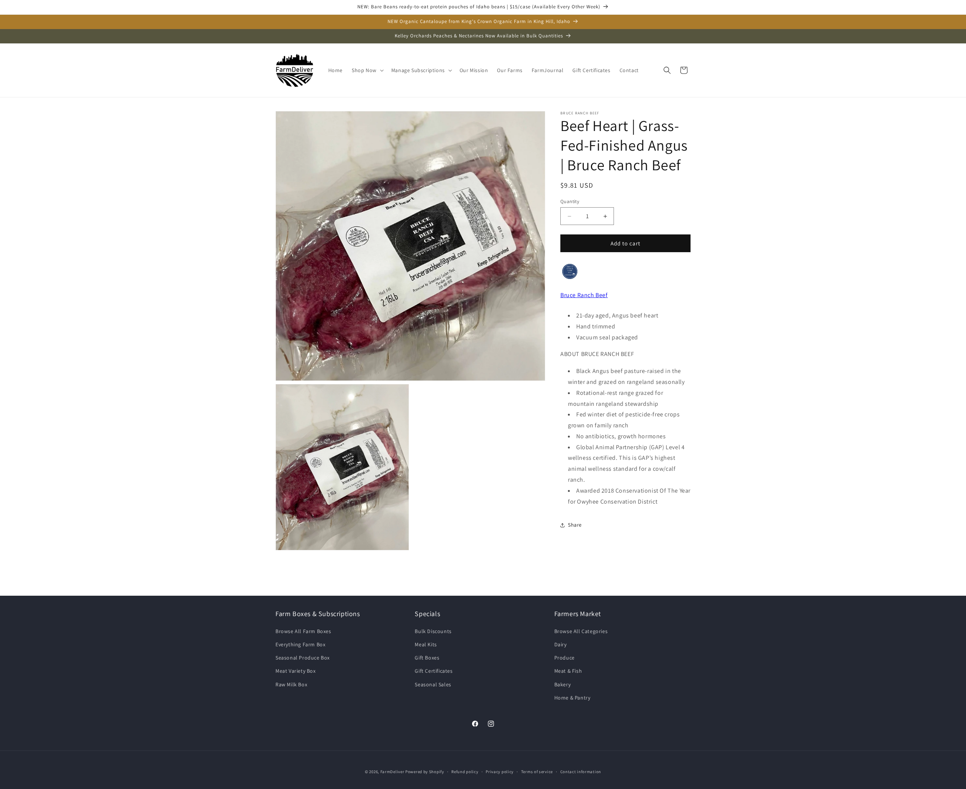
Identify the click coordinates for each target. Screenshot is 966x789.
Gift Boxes (427, 657)
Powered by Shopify (424, 771)
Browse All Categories (581, 631)
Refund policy (464, 771)
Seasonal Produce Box (302, 657)
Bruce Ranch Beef (584, 295)
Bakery (562, 684)
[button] (367, 70)
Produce (564, 657)
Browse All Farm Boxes (303, 631)
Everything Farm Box (300, 644)
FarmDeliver (392, 771)
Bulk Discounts (433, 631)
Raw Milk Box (291, 684)
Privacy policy (500, 771)
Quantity (569, 201)
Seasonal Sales (433, 684)
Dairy (560, 644)
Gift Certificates (433, 670)
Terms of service (537, 771)
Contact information (580, 771)
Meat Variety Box (295, 670)
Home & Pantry (572, 697)
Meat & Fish (568, 670)
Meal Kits (426, 644)
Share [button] (575, 524)
